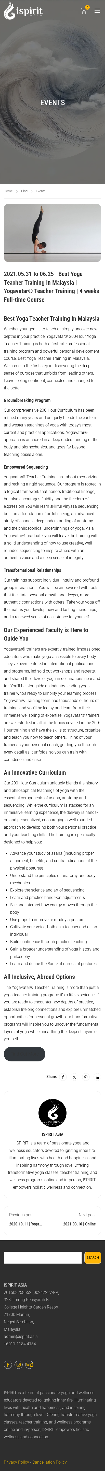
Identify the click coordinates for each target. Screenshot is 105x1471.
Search (93, 1257)
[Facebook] (63, 1077)
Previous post (21, 1214)
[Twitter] (74, 1077)
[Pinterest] (86, 1077)
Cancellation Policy (49, 1462)
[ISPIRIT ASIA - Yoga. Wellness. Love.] (23, 10)
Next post (87, 1214)
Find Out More (24, 1054)
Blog (24, 191)
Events (41, 191)
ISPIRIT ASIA (52, 1134)
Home (8, 191)
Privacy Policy (16, 1462)
